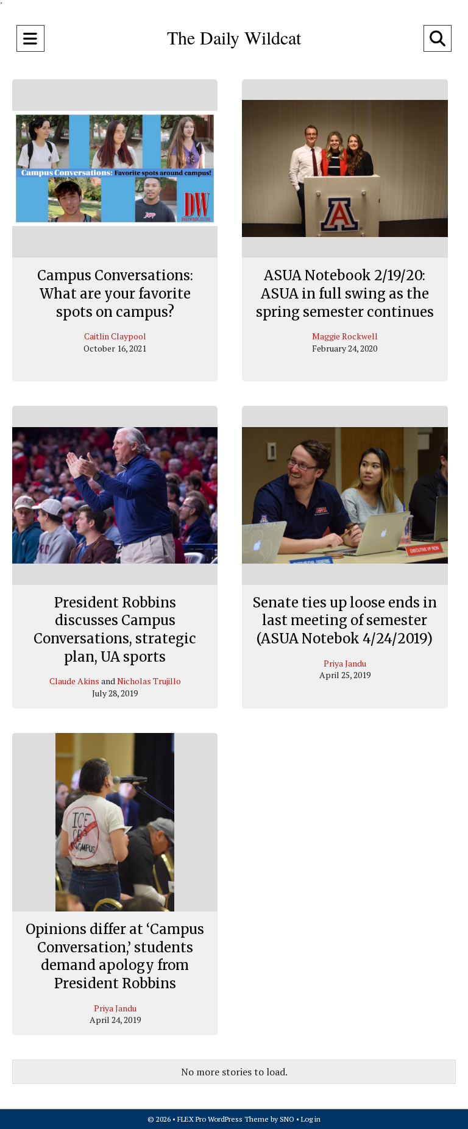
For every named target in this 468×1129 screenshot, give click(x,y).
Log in (311, 1119)
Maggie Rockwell (345, 336)
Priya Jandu (345, 663)
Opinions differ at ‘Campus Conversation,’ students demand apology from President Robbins (115, 956)
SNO (287, 1119)
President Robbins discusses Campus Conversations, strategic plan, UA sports (115, 629)
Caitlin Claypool (115, 336)
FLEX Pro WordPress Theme (223, 1119)
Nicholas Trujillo (149, 681)
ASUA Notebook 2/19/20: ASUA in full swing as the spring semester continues (345, 293)
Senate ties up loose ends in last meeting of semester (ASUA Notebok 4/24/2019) (344, 620)
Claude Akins (74, 681)
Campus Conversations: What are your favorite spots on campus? (115, 293)
